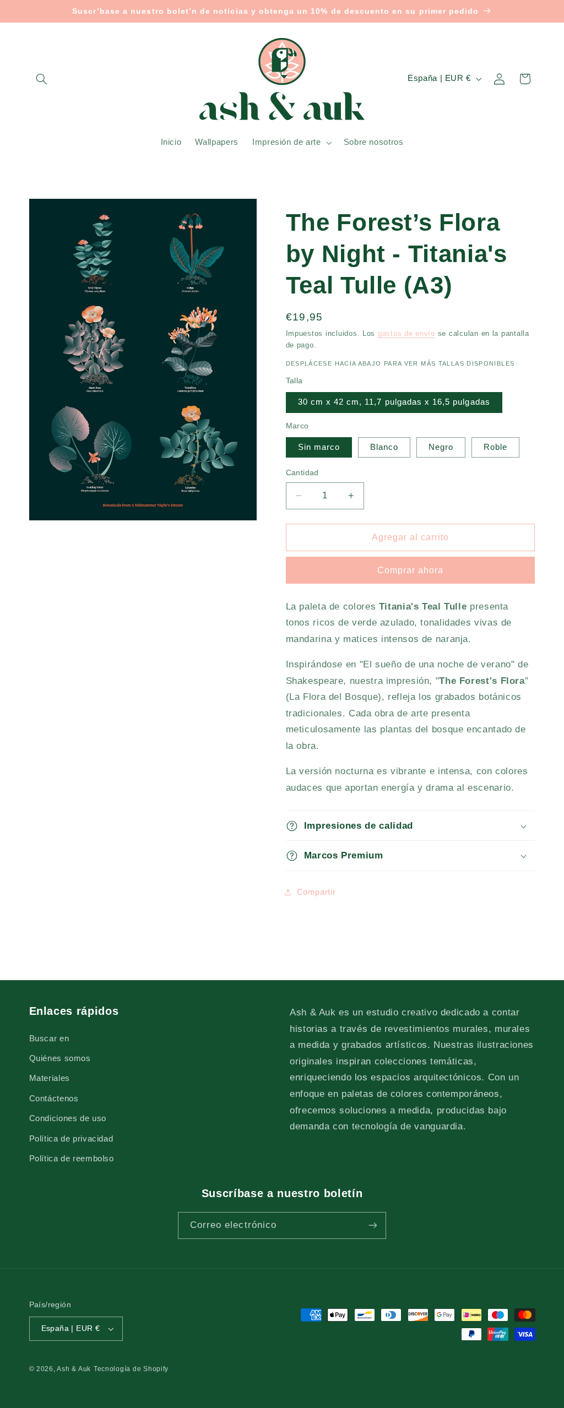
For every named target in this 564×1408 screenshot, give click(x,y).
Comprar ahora (410, 570)
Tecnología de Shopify (131, 1369)
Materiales (49, 1078)
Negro (441, 447)
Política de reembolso (71, 1158)
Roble (495, 447)
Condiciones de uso (67, 1118)
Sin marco (319, 447)
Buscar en (49, 1038)
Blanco (384, 447)
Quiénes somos (60, 1058)
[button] (42, 78)
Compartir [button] (316, 892)
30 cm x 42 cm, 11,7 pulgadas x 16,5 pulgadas (394, 402)
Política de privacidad (71, 1138)
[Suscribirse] (373, 1225)
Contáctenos (54, 1098)
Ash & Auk (74, 1369)
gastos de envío (406, 334)
